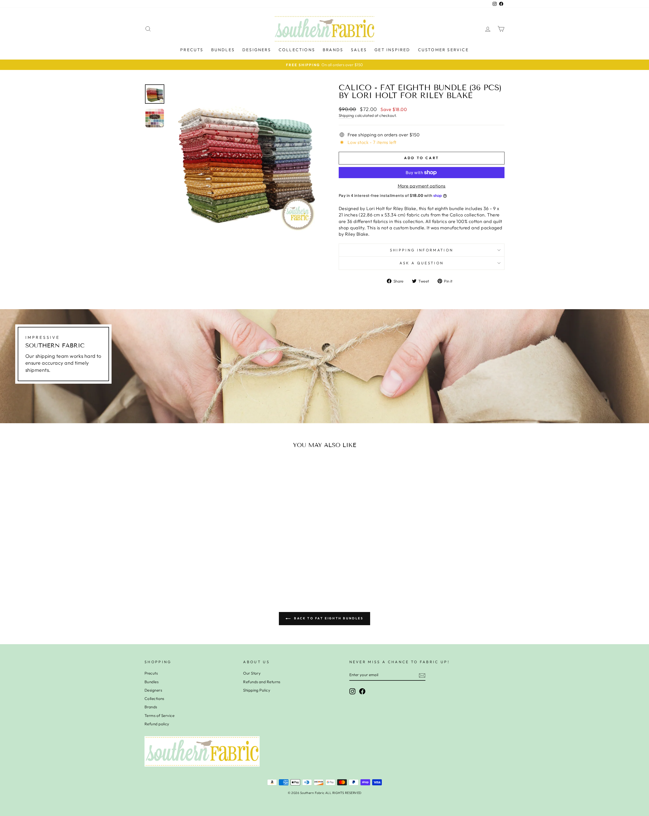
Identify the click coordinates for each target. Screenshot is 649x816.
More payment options (422, 186)
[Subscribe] (422, 675)
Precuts (191, 49)
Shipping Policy (256, 690)
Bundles (223, 49)
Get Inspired (392, 49)
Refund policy (157, 723)
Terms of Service (159, 715)
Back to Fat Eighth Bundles (328, 618)
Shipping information (421, 250)
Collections (297, 49)
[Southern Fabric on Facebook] (362, 691)
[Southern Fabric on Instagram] (352, 691)
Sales (359, 49)
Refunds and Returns (261, 681)
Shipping (346, 115)
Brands (333, 49)
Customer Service (443, 49)
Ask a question (422, 263)
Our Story (252, 673)
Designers (256, 49)
